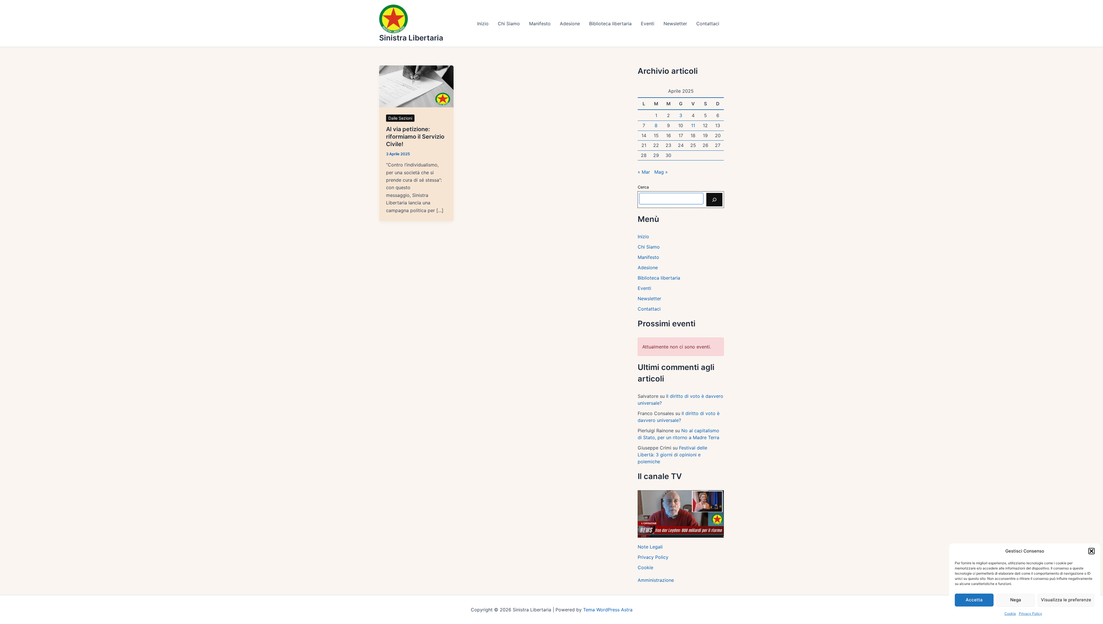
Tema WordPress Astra (608, 610)
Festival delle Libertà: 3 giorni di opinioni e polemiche (672, 454)
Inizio (483, 23)
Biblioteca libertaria (610, 23)
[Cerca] (714, 199)
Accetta (974, 599)
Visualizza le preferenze (1066, 599)
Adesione (570, 23)
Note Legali (650, 547)
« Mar (644, 172)
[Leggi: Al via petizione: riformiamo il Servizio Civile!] (416, 86)
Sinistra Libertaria (411, 37)
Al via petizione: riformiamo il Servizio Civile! (415, 137)
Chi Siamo (509, 23)
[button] (1091, 551)
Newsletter (675, 23)
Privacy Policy (1030, 613)
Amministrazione (656, 580)
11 (693, 125)
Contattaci (707, 23)
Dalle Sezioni (400, 118)
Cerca (643, 187)
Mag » (661, 172)
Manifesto (540, 23)
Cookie (1010, 613)
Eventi (647, 23)
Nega (1015, 599)
